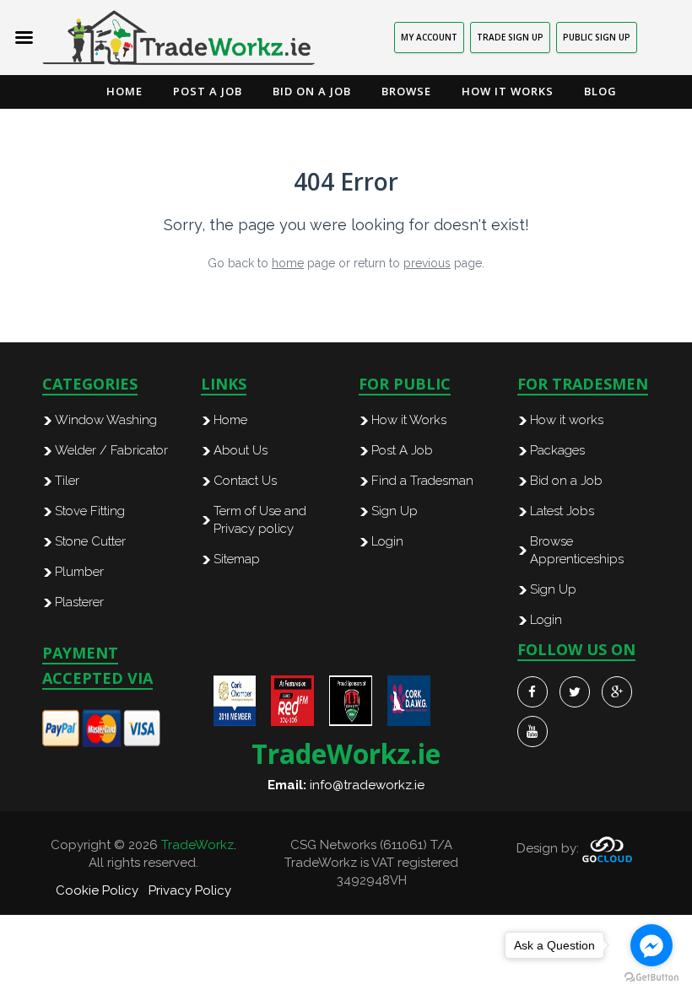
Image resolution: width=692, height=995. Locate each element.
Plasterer (79, 602)
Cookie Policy (97, 890)
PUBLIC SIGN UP (596, 37)
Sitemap (237, 559)
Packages (557, 450)
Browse (406, 91)
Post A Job (402, 450)
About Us (241, 450)
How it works (566, 420)
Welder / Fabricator (111, 450)
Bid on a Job (312, 91)
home (288, 263)
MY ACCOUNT (429, 37)
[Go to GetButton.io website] (651, 977)
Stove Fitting (90, 511)
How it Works (508, 91)
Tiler (67, 480)
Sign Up (394, 511)
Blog (600, 91)
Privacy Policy (190, 890)
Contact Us (245, 480)
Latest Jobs (562, 511)
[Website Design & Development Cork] (607, 848)
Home (124, 91)
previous (427, 263)
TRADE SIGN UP (510, 37)
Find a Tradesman (422, 480)
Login (387, 541)
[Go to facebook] (651, 945)
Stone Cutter (90, 541)
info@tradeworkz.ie (367, 785)
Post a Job (207, 91)
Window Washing (106, 420)
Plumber (79, 571)
